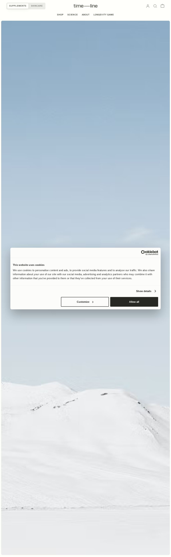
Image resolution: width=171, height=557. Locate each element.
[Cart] (162, 6)
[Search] (155, 6)
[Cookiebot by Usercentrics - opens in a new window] (143, 252)
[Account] (148, 6)
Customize (83, 301)
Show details (143, 291)
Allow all (134, 301)
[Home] (86, 6)
